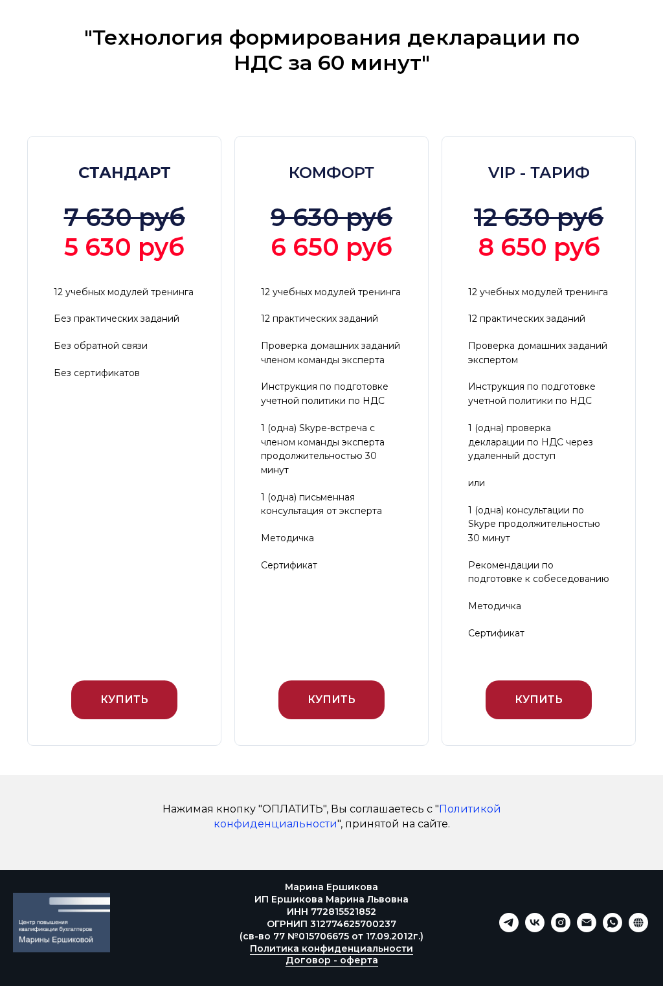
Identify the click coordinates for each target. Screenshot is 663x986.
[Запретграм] (560, 928)
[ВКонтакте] (535, 928)
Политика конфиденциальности (331, 948)
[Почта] (586, 928)
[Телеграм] (509, 928)
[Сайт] (638, 928)
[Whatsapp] (612, 928)
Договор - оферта (332, 960)
